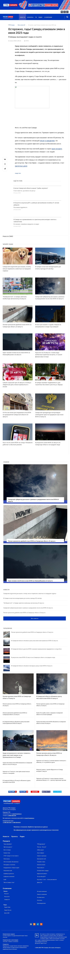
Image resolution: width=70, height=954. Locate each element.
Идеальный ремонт (42, 873)
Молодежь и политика (9, 864)
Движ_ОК (39, 882)
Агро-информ (40, 852)
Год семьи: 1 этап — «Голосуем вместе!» (47, 879)
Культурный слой (41, 858)
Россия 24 (6, 896)
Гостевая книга (40, 897)
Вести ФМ (6, 913)
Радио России (7, 910)
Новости (22, 17)
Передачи (6, 841)
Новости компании (42, 894)
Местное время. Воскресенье (11, 861)
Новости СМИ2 (8, 236)
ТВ (36, 17)
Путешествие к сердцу (42, 870)
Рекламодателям (41, 903)
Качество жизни (41, 864)
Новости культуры (41, 855)
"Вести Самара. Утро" (9, 882)
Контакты (39, 900)
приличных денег (21, 166)
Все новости (34, 618)
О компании (48, 17)
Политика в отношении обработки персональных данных (31, 827)
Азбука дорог (40, 849)
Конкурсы (30, 17)
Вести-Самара (7, 849)
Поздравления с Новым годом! (11, 867)
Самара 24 (7, 899)
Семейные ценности (9, 873)
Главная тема (7, 852)
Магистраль (7, 858)
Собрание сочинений (9, 876)
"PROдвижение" (41, 844)
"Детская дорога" (8, 847)
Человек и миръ (41, 861)
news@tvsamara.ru (17, 813)
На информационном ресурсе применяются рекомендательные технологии (36, 830)
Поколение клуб (8, 870)
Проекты (14, 836)
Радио (40, 17)
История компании (42, 891)
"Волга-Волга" (40, 867)
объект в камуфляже (47, 141)
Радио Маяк (7, 907)
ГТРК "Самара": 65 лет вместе (11, 855)
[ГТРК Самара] (11, 18)
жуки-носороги (57, 149)
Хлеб (5, 879)
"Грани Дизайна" (8, 844)
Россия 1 (6, 893)
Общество (18, 173)
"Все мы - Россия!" (41, 847)
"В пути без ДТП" (41, 876)
